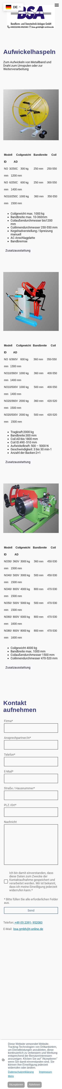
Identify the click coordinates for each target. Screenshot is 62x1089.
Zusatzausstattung (17, 250)
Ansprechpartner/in (17, 737)
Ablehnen (34, 1084)
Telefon (9, 754)
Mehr (11, 1076)
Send (31, 910)
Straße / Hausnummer (19, 788)
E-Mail (8, 771)
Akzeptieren (16, 1084)
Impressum (45, 1072)
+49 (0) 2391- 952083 (28, 922)
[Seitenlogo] (31, 17)
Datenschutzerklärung (21, 1072)
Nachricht (10, 822)
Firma (8, 721)
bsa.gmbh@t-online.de (28, 929)
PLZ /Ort (10, 805)
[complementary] (13, 7)
